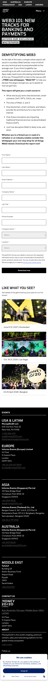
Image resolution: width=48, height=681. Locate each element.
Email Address (7, 180)
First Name (6, 155)
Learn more (7, 644)
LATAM (5, 613)
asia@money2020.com (12, 503)
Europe (20, 610)
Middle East (31, 610)
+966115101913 (8, 587)
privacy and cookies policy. (32, 262)
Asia (4, 610)
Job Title (5, 204)
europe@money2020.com (13, 467)
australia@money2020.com (14, 545)
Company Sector (8, 229)
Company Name (8, 192)
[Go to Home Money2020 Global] (6, 11)
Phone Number (7, 217)
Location (5, 242)
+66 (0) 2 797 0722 (10, 520)
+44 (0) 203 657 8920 (12, 464)
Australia (11, 610)
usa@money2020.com (12, 436)
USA (41, 610)
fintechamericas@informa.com (15, 439)
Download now (24, 270)
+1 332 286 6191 (9, 433)
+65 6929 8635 (9, 500)
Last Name (6, 167)
